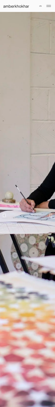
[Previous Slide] (4, 215)
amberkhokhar (16, 6)
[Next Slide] (50, 215)
